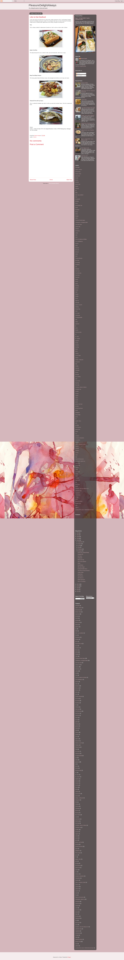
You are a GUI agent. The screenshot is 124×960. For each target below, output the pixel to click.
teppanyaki (77, 480)
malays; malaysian (79, 359)
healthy (76, 296)
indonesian (77, 315)
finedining (77, 264)
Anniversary (77, 171)
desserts (77, 247)
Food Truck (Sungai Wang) (83, 552)
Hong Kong (77, 309)
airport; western (78, 169)
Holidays (77, 306)
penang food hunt (79, 408)
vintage (76, 497)
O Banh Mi (80, 557)
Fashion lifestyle (78, 258)
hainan (76, 290)
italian (76, 321)
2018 (78, 540)
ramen (76, 431)
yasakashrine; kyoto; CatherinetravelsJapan (84, 509)
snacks (76, 452)
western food (78, 503)
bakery (76, 186)
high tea (77, 300)
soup (76, 454)
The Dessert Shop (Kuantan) (84, 570)
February (80, 549)
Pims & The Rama (81, 581)
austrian (77, 182)
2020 (78, 536)
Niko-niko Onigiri (81, 567)
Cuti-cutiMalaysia (79, 241)
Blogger (69, 957)
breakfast (77, 209)
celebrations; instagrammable (81, 222)
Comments (79, 75)
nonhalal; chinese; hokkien (80, 387)
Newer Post (33, 179)
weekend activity (78, 501)
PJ (76, 418)
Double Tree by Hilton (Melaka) (87, 115)
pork (76, 423)
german (77, 287)
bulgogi (76, 216)
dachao (76, 243)
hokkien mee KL (78, 304)
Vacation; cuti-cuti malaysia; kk (81, 488)
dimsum (77, 251)
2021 (78, 534)
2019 (78, 538)
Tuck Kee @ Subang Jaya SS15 (88, 107)
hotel (76, 311)
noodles (77, 391)
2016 (78, 585)
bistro (76, 203)
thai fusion (77, 484)
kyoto (76, 349)
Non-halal (77, 385)
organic (76, 395)
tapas (76, 475)
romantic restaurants (79, 437)
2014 (78, 589)
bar (76, 190)
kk (75, 334)
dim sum (77, 249)
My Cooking (77, 376)
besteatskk (77, 199)
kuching (77, 347)
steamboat (77, 463)
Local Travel (78, 355)
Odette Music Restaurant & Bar (87, 123)
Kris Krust (80, 556)
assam (76, 178)
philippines (77, 412)
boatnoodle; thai (78, 205)
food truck (77, 275)
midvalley (77, 370)
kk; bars (77, 336)
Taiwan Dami (84, 99)
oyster (76, 399)
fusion (76, 281)
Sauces (77, 446)
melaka (76, 366)
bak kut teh (77, 184)
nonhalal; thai (78, 389)
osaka (76, 397)
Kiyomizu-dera (78, 332)
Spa (76, 456)
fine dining (77, 262)
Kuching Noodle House (82, 568)
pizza (76, 416)
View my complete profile (80, 66)
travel (76, 486)
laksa (76, 351)
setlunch (77, 450)
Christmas (77, 230)
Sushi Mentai (80, 565)
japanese (77, 323)
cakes (76, 218)
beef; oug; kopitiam (79, 194)
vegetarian (77, 492)
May (79, 547)
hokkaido (77, 302)
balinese (77, 188)
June (79, 545)
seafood (77, 448)
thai (76, 482)
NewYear (77, 383)
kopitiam (77, 340)
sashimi (77, 442)
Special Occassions (79, 459)
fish (76, 266)
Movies (76, 372)
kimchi (76, 330)
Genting (77, 285)
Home (51, 179)
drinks (76, 254)
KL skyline (77, 338)
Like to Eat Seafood (82, 561)
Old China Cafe (84, 155)
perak (76, 410)
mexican (77, 368)
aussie (76, 180)
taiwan (76, 473)
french (76, 279)
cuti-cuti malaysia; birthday (81, 239)
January (80, 550)
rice (76, 433)
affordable (77, 167)
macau (76, 357)
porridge (77, 425)
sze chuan (77, 471)
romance (77, 435)
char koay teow (78, 224)
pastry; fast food (78, 404)
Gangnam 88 (80, 554)
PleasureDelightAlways (42, 5)
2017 (78, 584)
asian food (77, 175)
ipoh (76, 319)
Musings (77, 374)
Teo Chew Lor (80, 577)
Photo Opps (77, 414)
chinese (34, 137)
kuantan (77, 344)
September (80, 541)
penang (76, 406)
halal (76, 292)
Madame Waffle (84, 82)
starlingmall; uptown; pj (80, 461)
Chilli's (79, 563)
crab (76, 235)
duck (76, 256)
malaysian (77, 361)
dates (76, 245)
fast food (77, 260)
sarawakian (77, 440)
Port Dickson (78, 427)
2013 (78, 591)
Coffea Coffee (80, 572)
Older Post (69, 179)
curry (76, 237)
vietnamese (77, 494)
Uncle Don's (80, 574)
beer (76, 196)
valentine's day (78, 490)
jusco (76, 328)
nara (76, 378)
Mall (76, 363)
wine (76, 505)
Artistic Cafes (78, 173)
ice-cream (77, 313)
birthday (77, 201)
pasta (76, 401)
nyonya (76, 393)
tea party (77, 478)
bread (76, 207)
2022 (78, 533)
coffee (76, 232)
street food (77, 465)
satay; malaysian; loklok (80, 444)
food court (77, 270)
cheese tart (77, 226)
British (76, 211)
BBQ (76, 192)
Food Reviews (78, 273)
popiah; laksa (78, 420)
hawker (76, 294)
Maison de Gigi (81, 559)
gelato (76, 283)
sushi (76, 469)
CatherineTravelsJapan (80, 220)
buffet (76, 213)
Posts (78, 73)
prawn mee (77, 429)
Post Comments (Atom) (54, 183)
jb (75, 325)
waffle (76, 499)
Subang (77, 467)
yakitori (76, 507)
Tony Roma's (80, 575)
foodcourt (77, 277)
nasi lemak (77, 380)
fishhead (77, 268)
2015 (78, 587)
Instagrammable (78, 317)
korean (76, 342)
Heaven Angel (84, 58)
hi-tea (76, 298)
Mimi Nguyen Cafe (85, 148)
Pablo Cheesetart (81, 579)
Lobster (77, 353)
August (79, 543)
